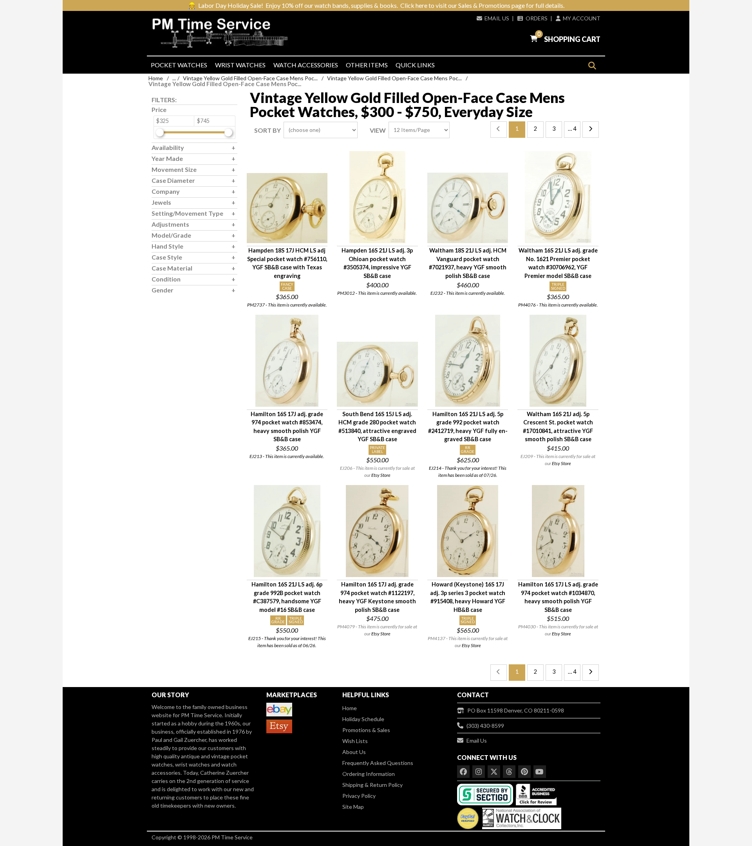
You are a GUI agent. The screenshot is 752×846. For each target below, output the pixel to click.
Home (155, 78)
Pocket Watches (179, 65)
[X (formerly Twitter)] (494, 771)
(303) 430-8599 (485, 725)
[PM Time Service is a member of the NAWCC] (520, 816)
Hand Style (167, 246)
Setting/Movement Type (187, 213)
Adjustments (170, 224)
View (378, 130)
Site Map (353, 806)
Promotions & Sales (366, 730)
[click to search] (592, 65)
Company (166, 191)
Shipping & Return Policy (372, 784)
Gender (163, 290)
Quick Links (415, 65)
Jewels (161, 202)
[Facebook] (463, 771)
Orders (536, 18)
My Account (581, 18)
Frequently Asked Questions (377, 762)
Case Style (167, 257)
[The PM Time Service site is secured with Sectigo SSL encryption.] (486, 793)
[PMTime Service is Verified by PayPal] (468, 816)
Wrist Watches (240, 65)
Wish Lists (355, 741)
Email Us (496, 18)
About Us (354, 752)
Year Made (167, 158)
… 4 (572, 128)
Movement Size (174, 169)
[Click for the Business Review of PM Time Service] (536, 793)
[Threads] (509, 771)
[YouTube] (539, 771)
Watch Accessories (305, 65)
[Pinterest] (524, 771)
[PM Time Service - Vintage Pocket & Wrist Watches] (223, 33)
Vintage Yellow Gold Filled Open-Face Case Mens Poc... (250, 78)
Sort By (267, 130)
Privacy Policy (359, 795)
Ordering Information (368, 773)
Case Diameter (173, 180)
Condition (166, 279)
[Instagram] (478, 771)
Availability (168, 147)
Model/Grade (171, 235)
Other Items (367, 65)
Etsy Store (380, 475)
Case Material (172, 268)
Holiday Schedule (363, 719)
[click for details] (287, 208)
